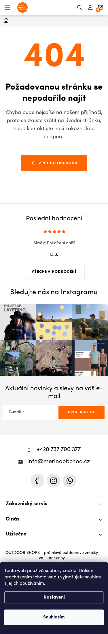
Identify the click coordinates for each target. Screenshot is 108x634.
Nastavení (54, 597)
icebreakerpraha (53, 480)
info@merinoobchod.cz (58, 462)
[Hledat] (79, 7)
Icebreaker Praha (37, 480)
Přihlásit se (81, 412)
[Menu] (7, 7)
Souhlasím (54, 617)
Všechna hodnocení (54, 272)
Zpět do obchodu (58, 163)
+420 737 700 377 (59, 450)
